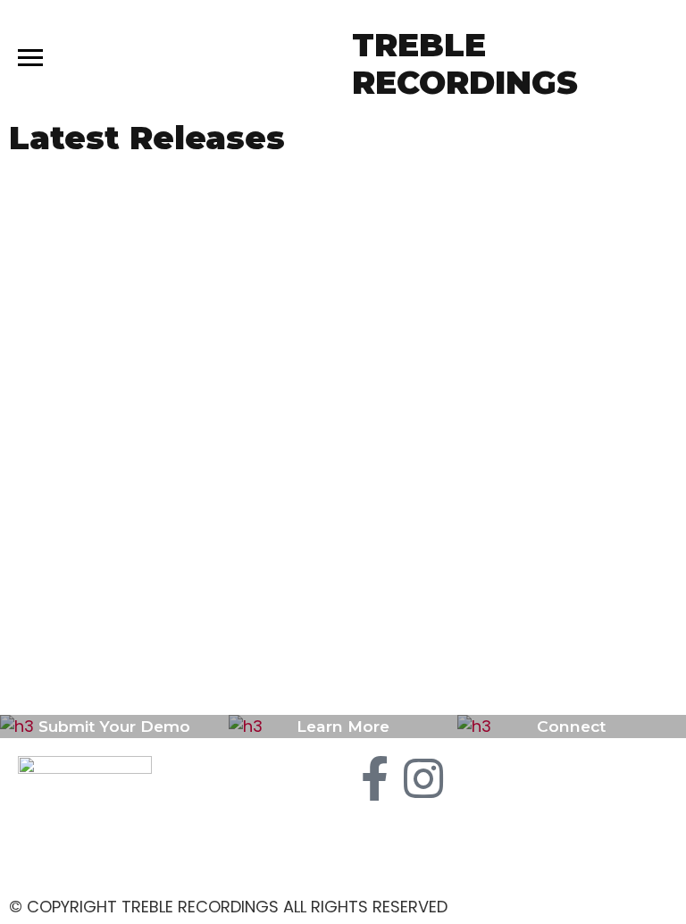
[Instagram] (423, 778)
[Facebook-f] (374, 778)
